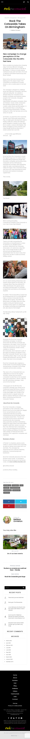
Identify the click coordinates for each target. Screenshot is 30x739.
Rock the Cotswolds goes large (15, 575)
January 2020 (9, 659)
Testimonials (15, 694)
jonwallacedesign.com (15, 714)
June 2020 (8, 650)
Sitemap (15, 703)
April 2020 (8, 654)
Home (15, 675)
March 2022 (9, 640)
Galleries (15, 688)
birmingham (15, 485)
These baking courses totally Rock (16, 597)
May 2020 (8, 652)
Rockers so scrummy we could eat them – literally (15, 568)
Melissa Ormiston (15, 30)
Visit (15, 683)
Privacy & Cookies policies (15, 705)
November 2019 (9, 661)
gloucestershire (7, 490)
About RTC (7, 17)
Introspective (13, 17)
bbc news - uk (7, 485)
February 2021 (9, 645)
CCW (21, 485)
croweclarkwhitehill (15, 487)
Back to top (14, 735)
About (15, 678)
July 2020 (8, 647)
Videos (15, 691)
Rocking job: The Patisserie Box (15, 602)
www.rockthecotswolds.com (17, 462)
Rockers (15, 680)
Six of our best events (15, 554)
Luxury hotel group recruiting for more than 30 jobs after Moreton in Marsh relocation (16, 608)
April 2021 (8, 643)
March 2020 (9, 657)
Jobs (15, 696)
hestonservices (16, 490)
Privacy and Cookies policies (17, 711)
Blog (15, 686)
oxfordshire (6, 492)
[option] (15, 545)
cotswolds (6, 487)
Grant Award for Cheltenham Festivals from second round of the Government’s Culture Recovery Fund (16, 616)
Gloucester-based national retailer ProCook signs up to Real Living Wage (16, 624)
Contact (15, 699)
